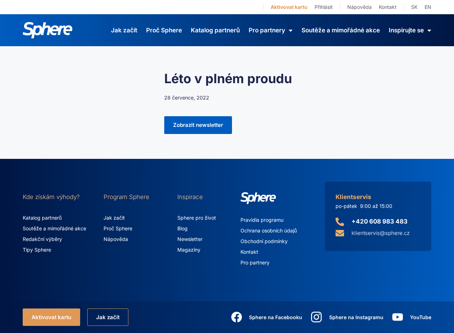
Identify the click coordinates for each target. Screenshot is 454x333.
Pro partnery (255, 262)
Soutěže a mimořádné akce (340, 30)
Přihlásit (324, 7)
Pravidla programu (261, 220)
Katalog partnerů (215, 30)
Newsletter (190, 239)
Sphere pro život (196, 218)
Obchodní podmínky (264, 241)
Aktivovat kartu (289, 7)
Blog (182, 228)
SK (414, 7)
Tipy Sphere (37, 250)
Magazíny (188, 250)
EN (428, 7)
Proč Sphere (164, 30)
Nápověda (359, 7)
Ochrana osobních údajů (268, 230)
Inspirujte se (406, 30)
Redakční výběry (42, 239)
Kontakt (388, 7)
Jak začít (124, 30)
